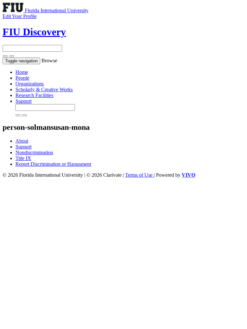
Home (21, 72)
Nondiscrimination (34, 152)
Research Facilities (34, 95)
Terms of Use (139, 175)
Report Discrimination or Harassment (53, 164)
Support (23, 101)
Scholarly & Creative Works (44, 89)
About (21, 141)
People (22, 78)
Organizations (29, 83)
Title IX (23, 158)
